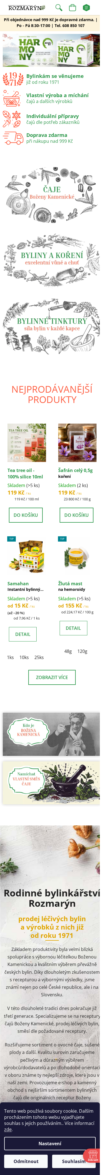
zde (8, 1129)
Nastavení (50, 1143)
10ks (24, 657)
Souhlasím (74, 1161)
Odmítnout (26, 1161)
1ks (10, 657)
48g (68, 651)
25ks (39, 657)
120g (82, 651)
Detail (23, 634)
